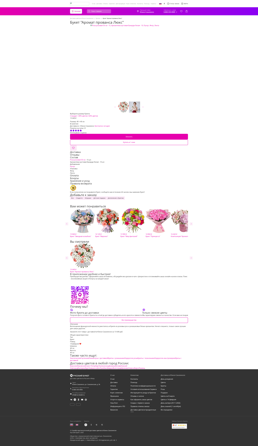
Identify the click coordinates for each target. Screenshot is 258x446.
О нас (93, 4)
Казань (112, 366)
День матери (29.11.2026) (170, 403)
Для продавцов (120, 4)
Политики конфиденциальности (143, 386)
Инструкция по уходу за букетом (143, 393)
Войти (186, 4)
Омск (105, 368)
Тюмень (142, 368)
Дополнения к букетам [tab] (116, 198)
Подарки (164, 393)
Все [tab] (72, 198)
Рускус (72, 166)
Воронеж (73, 366)
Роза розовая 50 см (77, 160)
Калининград (104, 366)
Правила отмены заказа (140, 406)
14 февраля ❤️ (75, 344)
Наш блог (114, 403)
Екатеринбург (83, 368)
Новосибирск (133, 368)
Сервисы (153, 4)
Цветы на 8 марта (167, 396)
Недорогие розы (131, 358)
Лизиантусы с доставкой (98, 358)
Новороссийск (94, 368)
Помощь (147, 4)
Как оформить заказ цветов (141, 399)
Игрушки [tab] (88, 198)
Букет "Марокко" (101, 235)
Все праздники (166, 410)
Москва (118, 366)
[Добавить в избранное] (73, 148)
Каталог (78, 11)
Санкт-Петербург (92, 366)
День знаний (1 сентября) (171, 406)
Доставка (99, 4)
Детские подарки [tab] (99, 198)
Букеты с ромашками (116, 358)
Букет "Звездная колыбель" (80, 235)
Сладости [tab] (79, 198)
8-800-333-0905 (77, 390)
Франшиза (114, 396)
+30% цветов (82, 116)
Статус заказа (174, 4)
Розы (163, 389)
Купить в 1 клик (129, 142)
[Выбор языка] (160, 3)
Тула (101, 368)
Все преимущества (129, 320)
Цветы (163, 382)
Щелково (124, 368)
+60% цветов (93, 116)
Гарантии (112, 4)
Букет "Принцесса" (153, 235)
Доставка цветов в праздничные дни (143, 411)
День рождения (167, 379)
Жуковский (81, 366)
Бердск (110, 368)
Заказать (129, 137)
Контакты (140, 4)
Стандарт (73, 116)
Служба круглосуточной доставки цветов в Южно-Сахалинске (94, 430)
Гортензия (85, 358)
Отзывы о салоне (137, 396)
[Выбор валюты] (164, 3)
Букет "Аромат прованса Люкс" (82, 270)
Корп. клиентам (131, 4)
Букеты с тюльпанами (146, 358)
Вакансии (114, 410)
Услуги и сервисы (117, 399)
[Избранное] (181, 11)
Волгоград (117, 368)
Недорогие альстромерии (164, 358)
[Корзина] (186, 11)
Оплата (105, 4)
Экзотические (75, 358)
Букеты (163, 386)
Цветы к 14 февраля (168, 399)
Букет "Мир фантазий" (129, 235)
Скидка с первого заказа (140, 403)
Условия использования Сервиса (144, 389)
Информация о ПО (117, 406)
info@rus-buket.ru (78, 395)
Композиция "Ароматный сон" (183, 235)
